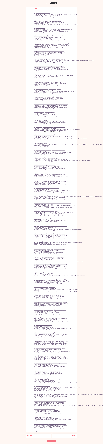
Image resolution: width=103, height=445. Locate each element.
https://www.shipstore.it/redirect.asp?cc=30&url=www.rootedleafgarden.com (47, 63)
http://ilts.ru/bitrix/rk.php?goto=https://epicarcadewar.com (47, 304)
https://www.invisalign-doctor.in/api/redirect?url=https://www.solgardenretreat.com (48, 15)
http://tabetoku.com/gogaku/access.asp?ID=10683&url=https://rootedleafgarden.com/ (48, 73)
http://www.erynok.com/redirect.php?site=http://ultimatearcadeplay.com (46, 188)
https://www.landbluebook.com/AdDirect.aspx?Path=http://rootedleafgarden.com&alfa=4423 (50, 62)
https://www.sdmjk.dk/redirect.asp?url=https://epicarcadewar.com (56, 280)
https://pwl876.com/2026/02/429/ (57, 431)
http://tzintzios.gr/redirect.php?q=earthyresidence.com (43, 421)
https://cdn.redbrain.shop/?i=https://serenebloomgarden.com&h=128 (45, 208)
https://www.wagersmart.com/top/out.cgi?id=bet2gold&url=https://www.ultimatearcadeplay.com (51, 161)
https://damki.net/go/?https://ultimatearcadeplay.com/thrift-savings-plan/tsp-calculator (49, 172)
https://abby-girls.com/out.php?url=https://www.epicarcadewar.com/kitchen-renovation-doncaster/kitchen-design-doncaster (51, 303)
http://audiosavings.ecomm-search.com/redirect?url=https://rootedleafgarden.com (48, 97)
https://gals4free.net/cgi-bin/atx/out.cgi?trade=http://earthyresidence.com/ (46, 420)
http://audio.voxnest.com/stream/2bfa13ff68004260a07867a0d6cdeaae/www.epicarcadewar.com (51, 341)
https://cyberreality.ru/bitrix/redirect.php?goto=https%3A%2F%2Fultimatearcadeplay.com (49, 153)
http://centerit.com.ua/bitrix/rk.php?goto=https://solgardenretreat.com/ (46, 16)
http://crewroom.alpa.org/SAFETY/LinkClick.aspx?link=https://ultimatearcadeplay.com (48, 139)
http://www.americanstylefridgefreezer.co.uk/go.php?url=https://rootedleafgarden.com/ (49, 33)
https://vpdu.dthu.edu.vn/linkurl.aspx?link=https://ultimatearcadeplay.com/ (48, 132)
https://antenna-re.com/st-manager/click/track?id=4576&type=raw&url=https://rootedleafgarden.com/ (51, 45)
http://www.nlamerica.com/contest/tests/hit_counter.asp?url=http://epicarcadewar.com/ (49, 294)
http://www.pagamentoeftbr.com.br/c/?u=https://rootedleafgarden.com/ (46, 76)
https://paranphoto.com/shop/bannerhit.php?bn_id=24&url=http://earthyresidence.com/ (49, 376)
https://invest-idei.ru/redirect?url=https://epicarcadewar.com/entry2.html (56, 337)
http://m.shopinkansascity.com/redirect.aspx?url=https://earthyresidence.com (47, 379)
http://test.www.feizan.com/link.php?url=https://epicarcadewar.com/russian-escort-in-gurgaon (50, 335)
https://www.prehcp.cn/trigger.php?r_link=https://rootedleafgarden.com (46, 86)
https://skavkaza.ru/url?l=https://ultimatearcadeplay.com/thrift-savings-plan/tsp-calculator (49, 150)
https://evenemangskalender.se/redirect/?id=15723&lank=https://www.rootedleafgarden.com (50, 83)
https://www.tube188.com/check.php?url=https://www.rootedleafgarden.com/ (47, 68)
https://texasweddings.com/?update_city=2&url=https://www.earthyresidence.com (48, 426)
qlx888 (51, 3)
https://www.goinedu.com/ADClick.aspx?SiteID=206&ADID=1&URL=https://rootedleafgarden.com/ (51, 31)
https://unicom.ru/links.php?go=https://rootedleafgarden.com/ (56, 40)
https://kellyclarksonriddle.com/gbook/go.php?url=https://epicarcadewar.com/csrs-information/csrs (50, 334)
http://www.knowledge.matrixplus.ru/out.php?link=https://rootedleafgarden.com (47, 82)
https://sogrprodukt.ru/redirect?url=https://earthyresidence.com (44, 380)
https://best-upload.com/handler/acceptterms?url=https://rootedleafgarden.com (47, 61)
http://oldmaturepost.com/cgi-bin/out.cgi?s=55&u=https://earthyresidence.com (47, 378)
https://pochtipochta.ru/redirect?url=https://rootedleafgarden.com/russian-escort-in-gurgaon (49, 35)
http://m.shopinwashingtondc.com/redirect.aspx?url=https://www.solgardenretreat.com (49, 25)
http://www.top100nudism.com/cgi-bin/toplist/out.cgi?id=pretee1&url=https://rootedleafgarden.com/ (51, 69)
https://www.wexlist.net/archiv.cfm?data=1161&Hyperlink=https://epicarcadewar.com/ (49, 342)
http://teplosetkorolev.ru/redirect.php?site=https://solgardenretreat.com (46, 17)
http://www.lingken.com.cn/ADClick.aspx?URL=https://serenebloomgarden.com (47, 197)
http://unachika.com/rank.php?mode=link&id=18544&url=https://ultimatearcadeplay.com (49, 134)
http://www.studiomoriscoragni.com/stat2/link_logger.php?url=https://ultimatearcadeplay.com (50, 168)
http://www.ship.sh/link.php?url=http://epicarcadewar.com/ (47, 319)
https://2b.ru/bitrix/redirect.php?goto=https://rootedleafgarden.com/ (45, 99)
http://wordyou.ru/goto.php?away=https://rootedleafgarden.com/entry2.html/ (54, 81)
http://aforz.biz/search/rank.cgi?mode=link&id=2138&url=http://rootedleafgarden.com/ (48, 98)
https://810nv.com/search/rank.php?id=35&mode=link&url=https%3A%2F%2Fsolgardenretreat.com (51, 18)
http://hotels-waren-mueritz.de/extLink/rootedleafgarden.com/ (44, 66)
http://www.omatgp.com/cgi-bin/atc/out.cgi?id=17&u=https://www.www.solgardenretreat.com (50, 22)
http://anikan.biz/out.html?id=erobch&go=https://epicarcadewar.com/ (49, 349)
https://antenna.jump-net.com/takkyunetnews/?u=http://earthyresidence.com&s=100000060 (50, 403)
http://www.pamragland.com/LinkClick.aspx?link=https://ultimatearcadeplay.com (48, 167)
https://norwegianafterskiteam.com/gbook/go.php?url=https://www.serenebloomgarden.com (50, 244)
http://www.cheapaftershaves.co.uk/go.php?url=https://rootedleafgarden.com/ (47, 89)
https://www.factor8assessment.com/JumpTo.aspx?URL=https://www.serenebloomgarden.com (50, 199)
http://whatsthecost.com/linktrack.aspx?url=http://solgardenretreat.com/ (46, 26)
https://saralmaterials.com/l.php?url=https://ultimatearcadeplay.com (49, 106)
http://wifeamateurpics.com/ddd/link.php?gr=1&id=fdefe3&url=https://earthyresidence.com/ (49, 402)
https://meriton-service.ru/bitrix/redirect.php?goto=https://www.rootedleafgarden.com (48, 32)
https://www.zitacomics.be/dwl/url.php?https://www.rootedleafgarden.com (47, 30)
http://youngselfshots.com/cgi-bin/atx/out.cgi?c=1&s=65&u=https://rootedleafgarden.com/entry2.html (51, 44)
